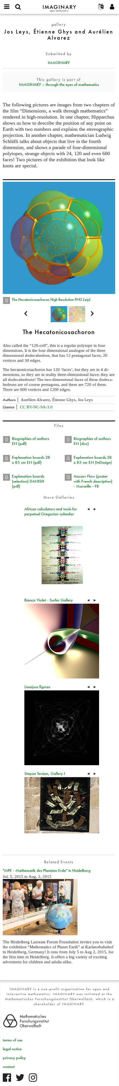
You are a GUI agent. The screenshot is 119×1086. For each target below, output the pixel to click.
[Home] (59, 6)
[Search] (18, 6)
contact (9, 1066)
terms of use (12, 1040)
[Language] (101, 6)
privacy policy (14, 1057)
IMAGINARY (59, 62)
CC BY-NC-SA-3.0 (36, 407)
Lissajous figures (37, 686)
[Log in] (112, 6)
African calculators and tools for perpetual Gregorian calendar (50, 511)
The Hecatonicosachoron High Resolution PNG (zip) (51, 299)
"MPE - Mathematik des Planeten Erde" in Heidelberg (46, 870)
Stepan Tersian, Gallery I (44, 773)
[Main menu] (6, 6)
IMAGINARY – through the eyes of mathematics (59, 84)
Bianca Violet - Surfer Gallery (48, 600)
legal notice (12, 1048)
